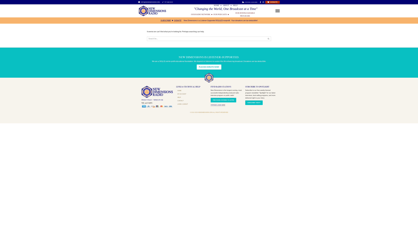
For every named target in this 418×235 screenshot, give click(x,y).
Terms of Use (158, 100)
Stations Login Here (218, 105)
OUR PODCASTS (220, 14)
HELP (235, 5)
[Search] (268, 38)
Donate (177, 20)
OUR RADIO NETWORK (200, 14)
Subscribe (166, 20)
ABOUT (226, 5)
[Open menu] (277, 11)
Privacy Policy (147, 100)
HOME (216, 5)
